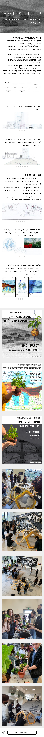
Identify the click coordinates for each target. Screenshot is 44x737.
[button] (2, 3)
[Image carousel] (22, 121)
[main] (22, 16)
